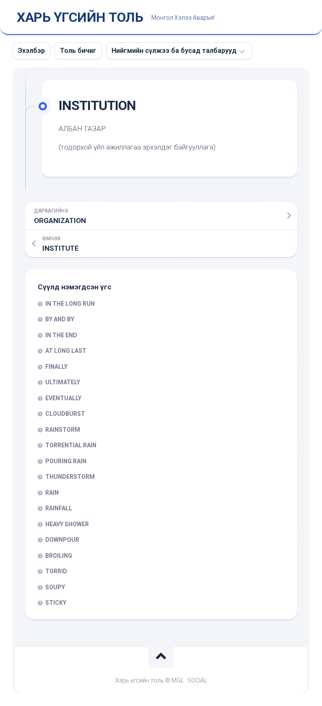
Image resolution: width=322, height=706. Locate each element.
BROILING (58, 555)
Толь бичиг (78, 51)
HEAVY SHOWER (67, 524)
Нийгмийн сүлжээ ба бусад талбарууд (174, 51)
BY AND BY (59, 319)
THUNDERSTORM (70, 476)
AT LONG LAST (65, 350)
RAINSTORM (62, 429)
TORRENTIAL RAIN (70, 445)
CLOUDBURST (65, 413)
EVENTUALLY (63, 398)
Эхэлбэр (31, 51)
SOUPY (55, 587)
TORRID (56, 571)
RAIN (52, 492)
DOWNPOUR (62, 539)
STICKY (55, 602)
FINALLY (56, 366)
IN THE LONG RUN (70, 303)
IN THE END (61, 335)
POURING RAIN (65, 461)
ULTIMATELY (62, 382)
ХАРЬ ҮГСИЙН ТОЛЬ (80, 17)
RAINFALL (58, 508)
